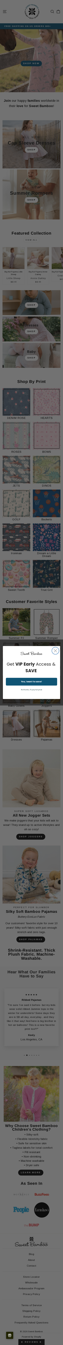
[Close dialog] (55, 650)
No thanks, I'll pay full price (31, 690)
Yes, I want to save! (31, 681)
